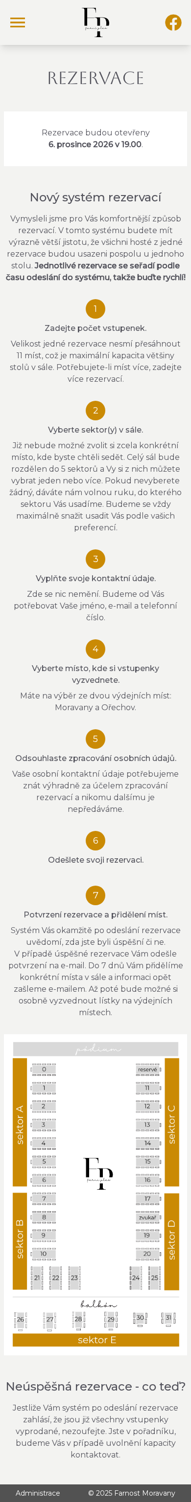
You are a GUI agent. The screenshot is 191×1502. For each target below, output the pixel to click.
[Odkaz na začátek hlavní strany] (95, 22)
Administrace (38, 1493)
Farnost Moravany (144, 1493)
